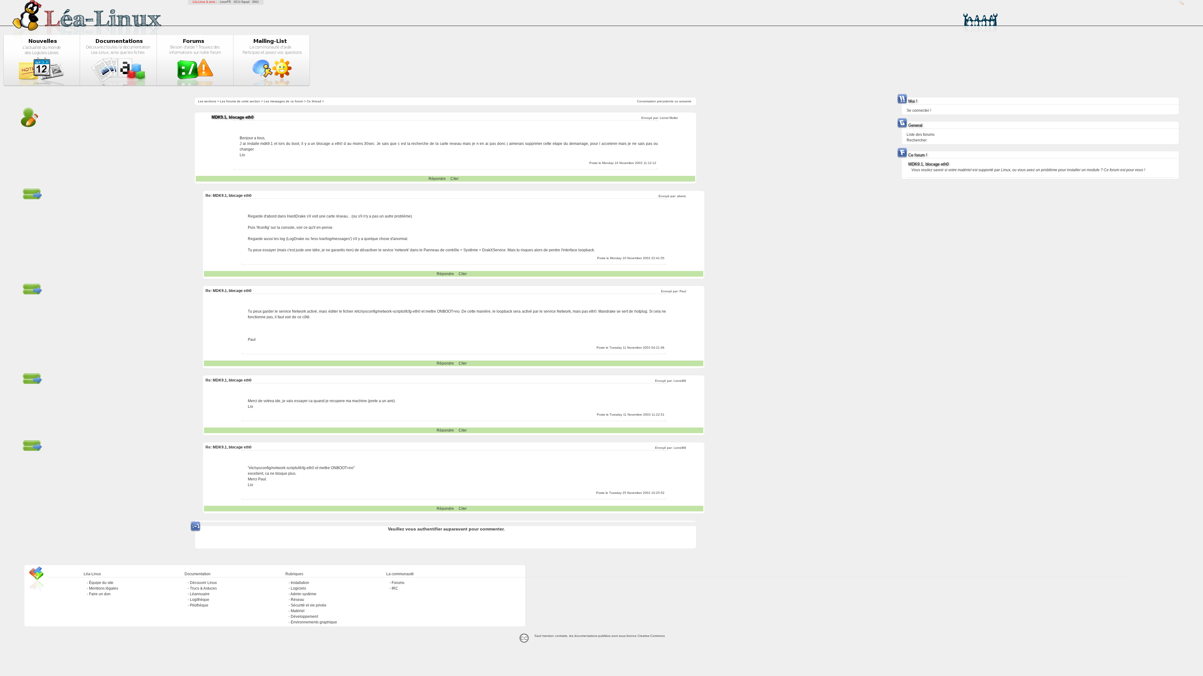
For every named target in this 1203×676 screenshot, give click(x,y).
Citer (454, 179)
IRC (395, 588)
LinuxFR (225, 1)
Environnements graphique (314, 622)
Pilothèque (199, 605)
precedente (665, 101)
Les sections (207, 101)
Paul (683, 291)
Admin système (303, 594)
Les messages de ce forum (283, 101)
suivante (685, 101)
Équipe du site (101, 583)
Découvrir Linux (203, 583)
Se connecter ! (919, 110)
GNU (255, 1)
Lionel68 (680, 380)
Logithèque (199, 599)
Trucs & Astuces (203, 588)
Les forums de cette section (240, 101)
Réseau (297, 599)
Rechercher (917, 140)
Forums (398, 583)
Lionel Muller (669, 118)
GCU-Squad (241, 1)
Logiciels (298, 588)
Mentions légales (103, 588)
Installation (300, 583)
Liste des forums (921, 134)
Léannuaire (200, 594)
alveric (681, 196)
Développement (304, 616)
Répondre (437, 179)
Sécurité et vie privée (308, 605)
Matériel (298, 611)
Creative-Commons (651, 636)
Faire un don (100, 594)
